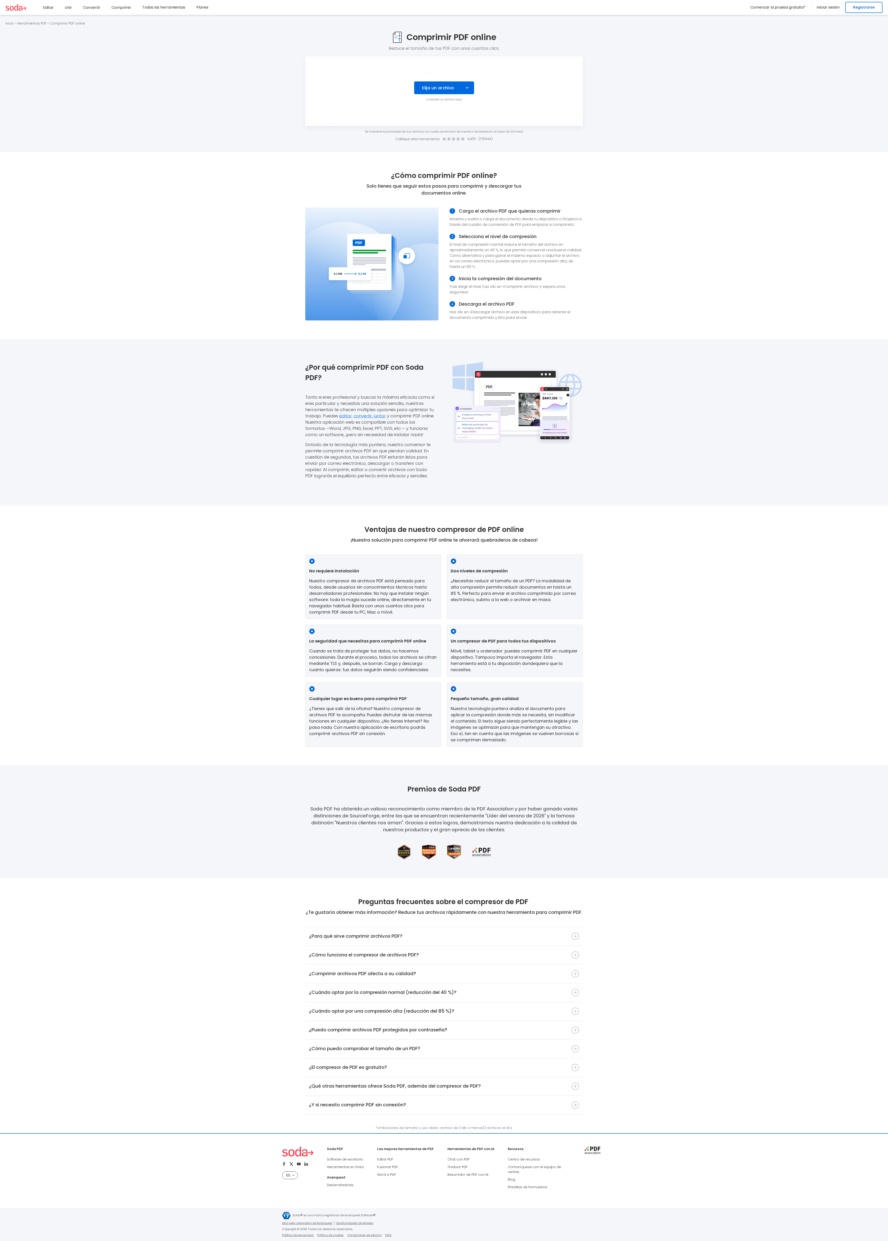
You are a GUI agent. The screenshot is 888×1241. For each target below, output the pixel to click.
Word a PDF (386, 1174)
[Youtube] (299, 1164)
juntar (380, 416)
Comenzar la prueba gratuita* (777, 7)
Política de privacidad (298, 1235)
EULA (388, 1235)
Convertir (91, 7)
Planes (202, 7)
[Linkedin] (306, 1164)
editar (345, 416)
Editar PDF (385, 1159)
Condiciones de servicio (364, 1235)
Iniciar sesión (828, 7)
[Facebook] (284, 1164)
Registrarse (864, 7)
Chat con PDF (458, 1159)
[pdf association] (592, 1150)
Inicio (10, 23)
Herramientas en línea (345, 1167)
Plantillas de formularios (527, 1187)
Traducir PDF (457, 1167)
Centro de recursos (524, 1159)
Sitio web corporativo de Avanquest (307, 1223)
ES (288, 1175)
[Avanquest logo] (286, 1215)
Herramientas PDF (31, 23)
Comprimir (121, 7)
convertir (363, 416)
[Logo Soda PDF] (16, 7)
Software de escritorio (345, 1159)
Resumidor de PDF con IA (467, 1174)
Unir (68, 7)
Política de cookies (330, 1235)
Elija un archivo (438, 88)
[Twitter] (291, 1164)
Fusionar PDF (387, 1167)
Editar (48, 7)
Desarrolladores (340, 1185)
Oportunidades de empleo (354, 1223)
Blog (511, 1179)
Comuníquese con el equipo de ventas (534, 1169)
